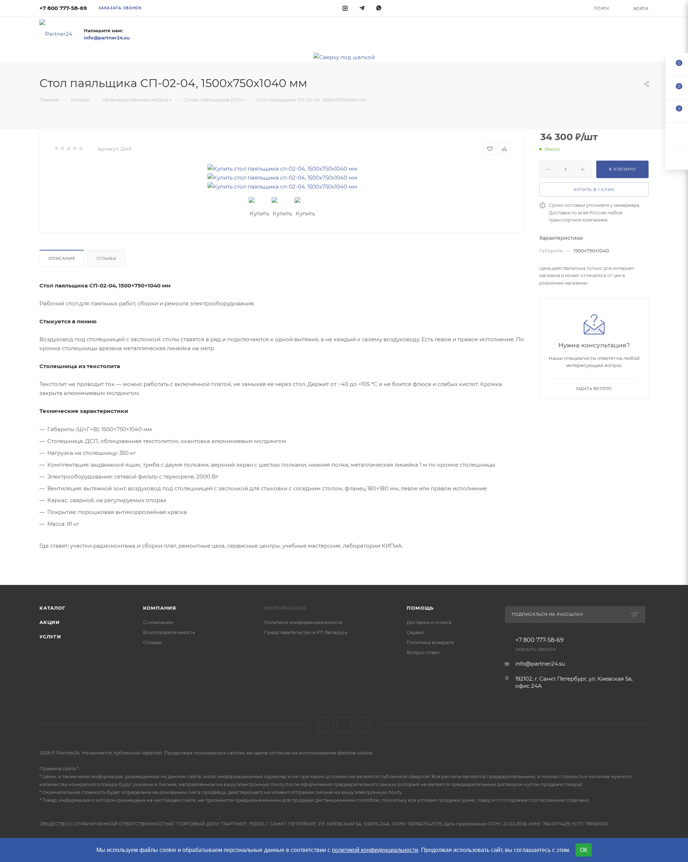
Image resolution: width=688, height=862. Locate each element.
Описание (61, 258)
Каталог (52, 608)
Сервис (416, 632)
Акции (49, 622)
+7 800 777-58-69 (63, 8)
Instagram (326, 724)
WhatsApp (362, 724)
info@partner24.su (540, 663)
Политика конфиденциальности (303, 622)
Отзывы (106, 258)
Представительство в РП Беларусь (305, 632)
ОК (583, 850)
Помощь (420, 608)
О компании (158, 622)
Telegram (344, 724)
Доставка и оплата (429, 622)
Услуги (50, 636)
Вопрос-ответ (423, 652)
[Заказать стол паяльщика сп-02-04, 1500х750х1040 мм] (282, 168)
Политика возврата (430, 642)
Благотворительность (169, 632)
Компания (159, 608)
